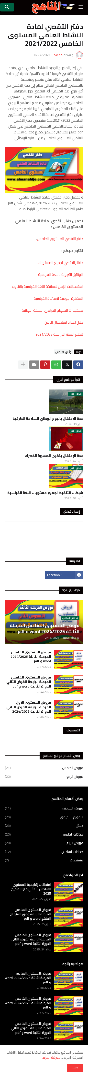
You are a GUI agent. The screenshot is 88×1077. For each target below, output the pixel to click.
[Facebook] (78, 364)
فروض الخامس (44, 768)
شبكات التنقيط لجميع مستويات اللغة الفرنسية (45, 492)
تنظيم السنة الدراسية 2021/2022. (59, 334)
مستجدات (44, 860)
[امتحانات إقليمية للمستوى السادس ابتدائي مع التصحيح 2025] (68, 891)
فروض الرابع (44, 776)
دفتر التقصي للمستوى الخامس (60, 238)
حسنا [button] (75, 1068)
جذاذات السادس (44, 851)
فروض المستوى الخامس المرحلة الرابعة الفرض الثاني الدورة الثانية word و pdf (28, 681)
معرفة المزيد (51, 1057)
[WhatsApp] (56, 364)
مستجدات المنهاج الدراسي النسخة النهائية (52, 310)
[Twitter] (67, 364)
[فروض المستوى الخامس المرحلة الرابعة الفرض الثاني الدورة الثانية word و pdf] (68, 684)
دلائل (44, 825)
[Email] (34, 364)
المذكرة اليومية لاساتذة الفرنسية (58, 298)
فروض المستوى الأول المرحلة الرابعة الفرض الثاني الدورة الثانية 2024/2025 (28, 707)
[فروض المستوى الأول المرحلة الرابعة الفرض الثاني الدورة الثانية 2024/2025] (68, 709)
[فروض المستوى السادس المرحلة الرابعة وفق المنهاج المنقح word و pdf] (68, 917)
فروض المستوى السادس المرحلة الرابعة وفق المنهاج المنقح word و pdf (30, 914)
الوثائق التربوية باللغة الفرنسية (60, 274)
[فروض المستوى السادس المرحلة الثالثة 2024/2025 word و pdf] (68, 980)
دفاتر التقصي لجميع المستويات (60, 262)
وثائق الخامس (63, 351)
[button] (81, 7)
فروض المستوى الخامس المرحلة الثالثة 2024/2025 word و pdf (31, 656)
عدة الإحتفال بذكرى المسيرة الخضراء (54, 455)
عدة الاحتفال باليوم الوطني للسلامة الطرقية (47, 418)
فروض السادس (44, 808)
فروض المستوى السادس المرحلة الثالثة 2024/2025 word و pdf (28, 978)
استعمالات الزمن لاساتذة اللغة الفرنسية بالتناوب (47, 286)
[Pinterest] (45, 364)
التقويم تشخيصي (44, 817)
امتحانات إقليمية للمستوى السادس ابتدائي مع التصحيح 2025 (31, 889)
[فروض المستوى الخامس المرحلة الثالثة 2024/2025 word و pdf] (68, 659)
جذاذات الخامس (44, 834)
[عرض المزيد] (23, 364)
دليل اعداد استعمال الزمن (63, 322)
